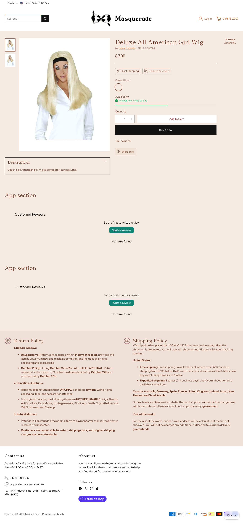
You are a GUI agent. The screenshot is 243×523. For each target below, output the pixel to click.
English (11, 3)
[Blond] (118, 87)
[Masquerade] (121, 18)
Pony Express (127, 48)
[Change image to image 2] (10, 60)
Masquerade (32, 514)
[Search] (45, 18)
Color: (123, 80)
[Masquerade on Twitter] (86, 489)
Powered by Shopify (53, 514)
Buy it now (165, 130)
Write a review (121, 230)
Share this (127, 151)
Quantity (120, 111)
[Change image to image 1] (10, 45)
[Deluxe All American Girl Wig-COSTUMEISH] (64, 94)
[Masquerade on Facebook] (80, 489)
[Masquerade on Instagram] (91, 489)
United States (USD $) (36, 3)
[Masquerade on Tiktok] (97, 489)
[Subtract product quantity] (118, 119)
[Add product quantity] (131, 119)
